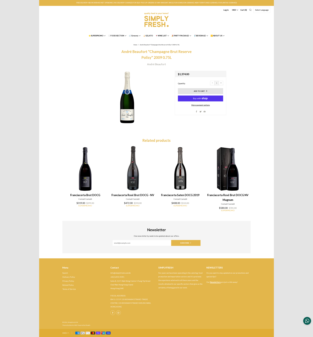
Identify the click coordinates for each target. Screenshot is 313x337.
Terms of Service (69, 289)
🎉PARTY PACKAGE (180, 35)
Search (65, 273)
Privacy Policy (68, 281)
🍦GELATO (148, 35)
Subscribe (184, 243)
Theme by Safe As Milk (69, 325)
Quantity (181, 83)
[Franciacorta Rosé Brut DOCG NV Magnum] (228, 168)
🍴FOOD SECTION (116, 35)
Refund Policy (68, 285)
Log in (226, 10)
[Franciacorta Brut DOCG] (85, 168)
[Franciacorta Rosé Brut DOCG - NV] (133, 168)
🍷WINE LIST (161, 35)
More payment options (200, 105)
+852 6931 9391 (117, 277)
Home (135, 45)
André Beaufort (156, 64)
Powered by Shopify (84, 325)
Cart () (243, 10)
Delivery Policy (68, 277)
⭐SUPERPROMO (96, 35)
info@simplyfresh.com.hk (120, 273)
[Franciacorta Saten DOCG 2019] (180, 168)
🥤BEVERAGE (200, 35)
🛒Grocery (133, 35)
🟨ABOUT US (216, 35)
